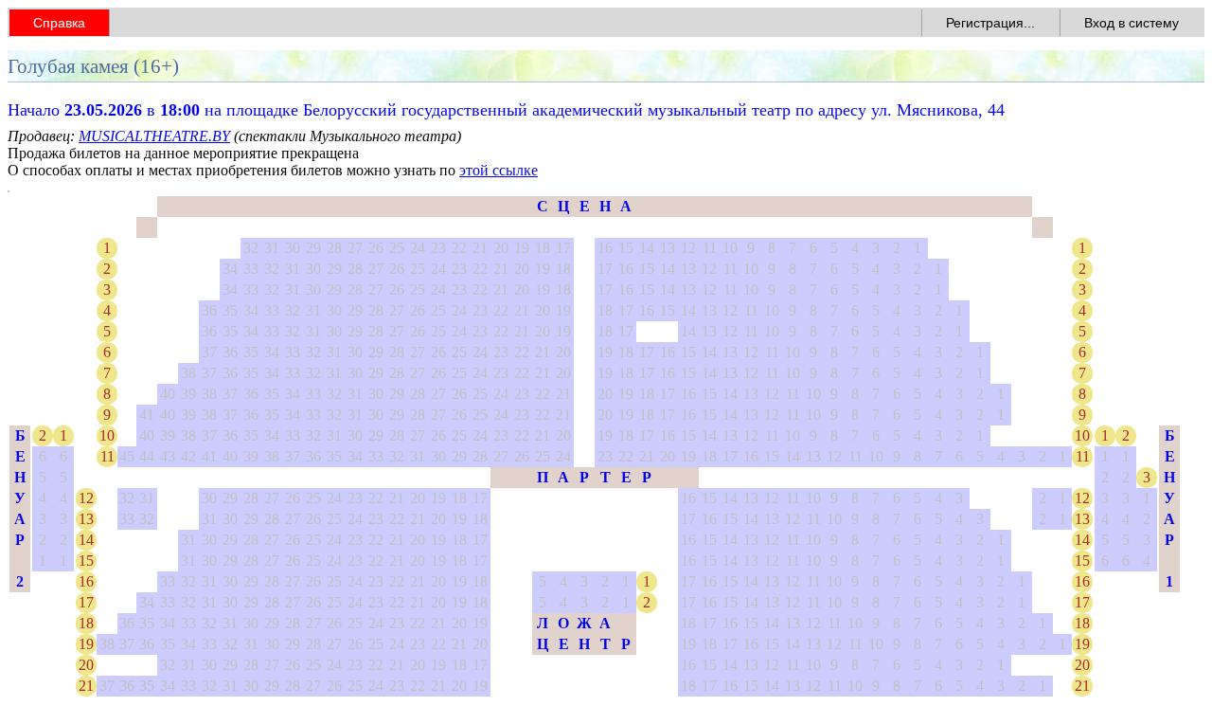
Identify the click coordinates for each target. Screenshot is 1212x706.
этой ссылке (498, 170)
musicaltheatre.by (154, 136)
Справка (59, 22)
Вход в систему (1131, 22)
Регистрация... (990, 22)
